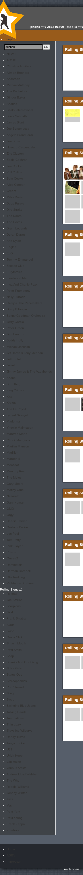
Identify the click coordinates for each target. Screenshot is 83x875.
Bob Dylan (14, 240)
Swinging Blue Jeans (21, 705)
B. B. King (13, 384)
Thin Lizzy (14, 724)
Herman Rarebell (19, 571)
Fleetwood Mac (17, 278)
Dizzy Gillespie (17, 309)
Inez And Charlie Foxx (22, 284)
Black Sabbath (17, 116)
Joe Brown (14, 141)
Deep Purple (15, 203)
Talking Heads (16, 712)
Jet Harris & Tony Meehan (25, 353)
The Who (13, 780)
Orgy (10, 515)
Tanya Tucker (16, 743)
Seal (10, 612)
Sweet (11, 699)
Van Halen (14, 761)
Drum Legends (17, 228)
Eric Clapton (15, 153)
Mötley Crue (15, 490)
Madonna (13, 421)
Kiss (9, 396)
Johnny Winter (17, 793)
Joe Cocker (15, 166)
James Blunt (15, 122)
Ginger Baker (16, 97)
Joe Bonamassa (18, 128)
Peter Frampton (19, 290)
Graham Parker (17, 527)
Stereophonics (17, 681)
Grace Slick (15, 637)
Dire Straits (14, 209)
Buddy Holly (15, 340)
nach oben (71, 869)
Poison (11, 552)
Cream (11, 191)
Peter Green (15, 328)
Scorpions (14, 606)
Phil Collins (14, 172)
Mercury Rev (16, 471)
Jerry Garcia (15, 322)
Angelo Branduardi (20, 135)
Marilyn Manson (18, 446)
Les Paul (13, 533)
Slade (11, 625)
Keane (11, 378)
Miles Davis (15, 197)
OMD (10, 508)
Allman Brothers (18, 72)
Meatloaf (13, 465)
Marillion (12, 452)
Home (11, 849)
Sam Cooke (15, 178)
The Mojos (14, 477)
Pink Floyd (15, 546)
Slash (10, 631)
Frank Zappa (16, 824)
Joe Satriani (15, 600)
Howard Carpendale (21, 147)
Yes (9, 805)
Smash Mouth (16, 643)
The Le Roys (16, 409)
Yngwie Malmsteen (20, 427)
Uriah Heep (15, 755)
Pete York (13, 811)
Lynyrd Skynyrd (17, 415)
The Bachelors (17, 91)
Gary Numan (16, 502)
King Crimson (16, 390)
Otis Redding (16, 577)
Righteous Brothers (20, 583)
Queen (12, 558)
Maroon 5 (13, 458)
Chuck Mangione (18, 440)
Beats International (20, 110)
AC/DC (11, 60)
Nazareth (13, 496)
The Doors (14, 216)
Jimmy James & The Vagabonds (29, 371)
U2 (9, 749)
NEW (11, 54)
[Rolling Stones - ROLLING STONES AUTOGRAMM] (72, 114)
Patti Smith (14, 650)
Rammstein (15, 564)
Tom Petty (14, 540)
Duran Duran (16, 234)
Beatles (13, 104)
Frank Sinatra (16, 618)
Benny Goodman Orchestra (26, 315)
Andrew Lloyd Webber (22, 774)
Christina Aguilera (19, 66)
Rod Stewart (15, 687)
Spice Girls (14, 668)
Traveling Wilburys (19, 730)
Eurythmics (14, 272)
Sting (10, 693)
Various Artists (16, 768)
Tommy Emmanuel (20, 259)
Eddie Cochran (17, 159)
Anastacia (13, 79)
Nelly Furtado (16, 297)
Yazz (10, 799)
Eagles (11, 247)
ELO (10, 253)
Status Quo (14, 674)
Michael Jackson (18, 346)
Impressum (14, 861)
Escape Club (15, 265)
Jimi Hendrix (15, 334)
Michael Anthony (18, 85)
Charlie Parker (17, 521)
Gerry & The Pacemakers (24, 303)
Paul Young (15, 818)
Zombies (13, 830)
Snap (10, 656)
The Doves (14, 222)
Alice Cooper (16, 184)
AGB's (11, 855)
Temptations (15, 718)
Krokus (11, 402)
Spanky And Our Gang (22, 662)
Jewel (11, 365)
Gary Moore (15, 483)
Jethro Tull (14, 359)
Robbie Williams (18, 786)
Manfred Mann (17, 434)
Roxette (12, 593)
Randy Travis (16, 737)
